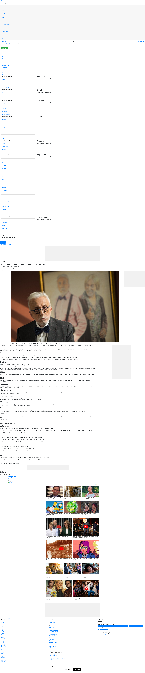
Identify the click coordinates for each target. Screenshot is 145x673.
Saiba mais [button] (106, 666)
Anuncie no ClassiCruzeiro (54, 631)
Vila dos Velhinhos (53, 659)
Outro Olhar (4, 135)
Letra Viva (4, 133)
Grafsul (50, 644)
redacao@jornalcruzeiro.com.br (14, 270)
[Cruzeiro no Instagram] (101, 629)
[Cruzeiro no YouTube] (103, 629)
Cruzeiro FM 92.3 (53, 642)
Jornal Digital (5, 35)
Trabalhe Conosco (53, 635)
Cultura (3, 17)
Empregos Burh (5, 206)
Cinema (3, 127)
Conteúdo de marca (6, 24)
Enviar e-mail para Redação (104, 626)
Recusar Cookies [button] (68, 669)
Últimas (3, 38)
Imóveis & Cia (5, 171)
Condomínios (4, 630)
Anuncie (139, 41)
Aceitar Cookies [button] (77, 669)
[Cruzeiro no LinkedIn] (107, 629)
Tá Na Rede (4, 138)
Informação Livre (5, 87)
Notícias (4, 79)
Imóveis (3, 212)
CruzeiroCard (52, 640)
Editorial (4, 108)
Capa (3, 51)
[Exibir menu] (1, 45)
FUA (1, 0)
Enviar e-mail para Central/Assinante (120, 626)
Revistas (4, 187)
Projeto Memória (52, 622)
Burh (50, 647)
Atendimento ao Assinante (54, 628)
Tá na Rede (3, 660)
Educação (4, 165)
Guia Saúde (4, 168)
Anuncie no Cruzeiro (53, 630)
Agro (3, 157)
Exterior (3, 95)
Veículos (4, 209)
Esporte (3, 20)
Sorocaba (4, 6)
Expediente (51, 621)
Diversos (4, 214)
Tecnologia (4, 190)
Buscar (3, 242)
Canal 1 (3, 130)
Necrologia (4, 84)
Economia (4, 98)
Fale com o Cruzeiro (53, 627)
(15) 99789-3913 (105, 621)
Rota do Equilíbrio (6, 114)
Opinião (3, 13)
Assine (3, 225)
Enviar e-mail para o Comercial (136, 626)
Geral (3, 10)
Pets (3, 182)
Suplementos (4, 28)
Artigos (3, 103)
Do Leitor (4, 105)
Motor (3, 179)
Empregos (4, 203)
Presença (4, 124)
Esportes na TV (5, 152)
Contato (142, 41)
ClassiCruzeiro (52, 639)
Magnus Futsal (5, 146)
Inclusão (4, 173)
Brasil (3, 92)
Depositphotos (52, 646)
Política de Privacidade (54, 623)
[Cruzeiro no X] (105, 629)
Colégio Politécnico (53, 655)
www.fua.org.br (52, 654)
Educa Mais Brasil (4, 635)
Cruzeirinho (4, 162)
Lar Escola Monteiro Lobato (55, 656)
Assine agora (4, 48)
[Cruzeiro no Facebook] (98, 629)
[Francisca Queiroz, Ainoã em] (10, 482)
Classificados (5, 31)
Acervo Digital (5, 222)
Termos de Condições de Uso (8, 233)
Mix (3, 176)
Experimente (4, 228)
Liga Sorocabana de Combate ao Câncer (58, 658)
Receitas (4, 184)
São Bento (4, 149)
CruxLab (51, 643)
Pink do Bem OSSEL (53, 649)
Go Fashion (4, 111)
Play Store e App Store (102, 634)
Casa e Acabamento (6, 159)
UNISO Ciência (5, 195)
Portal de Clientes (6, 231)
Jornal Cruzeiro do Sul (5, 2)
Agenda (3, 122)
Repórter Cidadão (53, 634)
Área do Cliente (4, 41)
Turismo (3, 193)
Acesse (3, 219)
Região (3, 81)
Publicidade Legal (6, 201)
